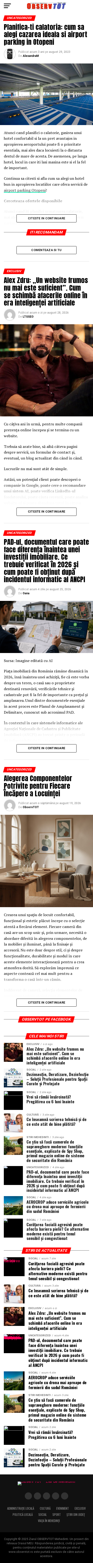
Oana (26, 593)
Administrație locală (20, 1508)
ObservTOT (31, 807)
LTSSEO (28, 316)
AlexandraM (31, 56)
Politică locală (23, 1514)
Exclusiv (80, 1508)
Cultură (45, 1508)
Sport (56, 1514)
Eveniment (62, 1508)
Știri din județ (76, 1514)
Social (42, 1514)
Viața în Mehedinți (49, 1520)
